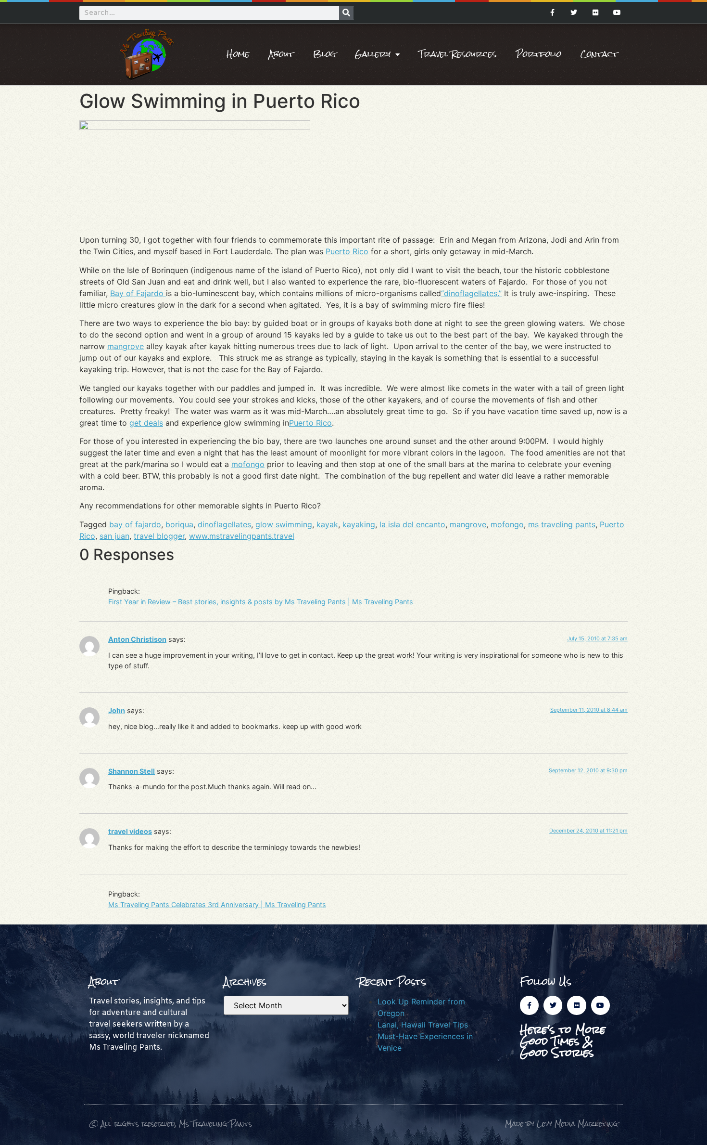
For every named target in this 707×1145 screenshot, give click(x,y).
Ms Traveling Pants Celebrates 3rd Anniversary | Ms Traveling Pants (217, 904)
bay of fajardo (135, 524)
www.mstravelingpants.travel (241, 536)
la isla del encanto (412, 524)
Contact (599, 54)
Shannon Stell (131, 771)
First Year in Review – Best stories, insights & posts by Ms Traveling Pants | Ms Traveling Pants (260, 602)
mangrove (125, 346)
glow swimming (283, 524)
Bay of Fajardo (138, 293)
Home (238, 54)
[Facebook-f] (552, 13)
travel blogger (159, 536)
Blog (324, 54)
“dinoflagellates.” (471, 293)
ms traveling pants (561, 524)
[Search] (346, 13)
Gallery (373, 54)
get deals (146, 423)
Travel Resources (458, 54)
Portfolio (538, 54)
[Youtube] (617, 13)
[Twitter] (574, 13)
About (281, 54)
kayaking (358, 524)
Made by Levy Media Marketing (561, 1123)
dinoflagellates (224, 524)
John (116, 710)
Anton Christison (137, 639)
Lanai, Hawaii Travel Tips (423, 1024)
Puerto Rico (347, 251)
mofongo (248, 464)
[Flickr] (595, 13)
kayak (327, 524)
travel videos (130, 831)
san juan (114, 536)
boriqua (179, 524)
